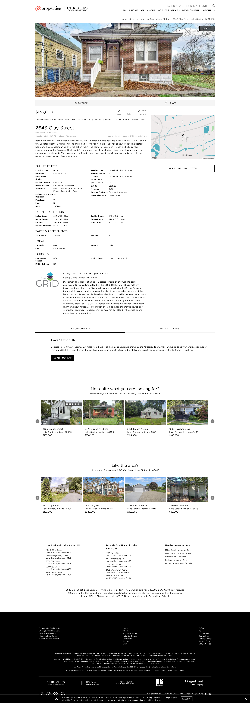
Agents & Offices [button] (169, 10)
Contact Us (204, 636)
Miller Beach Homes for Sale (177, 550)
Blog (125, 644)
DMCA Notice (205, 644)
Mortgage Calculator (182, 168)
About (126, 631)
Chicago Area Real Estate (50, 631)
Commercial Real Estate (49, 628)
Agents (202, 631)
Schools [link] (109, 120)
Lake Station (72, 136)
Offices (202, 628)
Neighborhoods (130, 636)
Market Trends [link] (138, 120)
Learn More (61, 358)
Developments (191, 10)
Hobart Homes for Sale (175, 557)
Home (125, 628)
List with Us (204, 633)
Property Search (130, 633)
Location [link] (98, 120)
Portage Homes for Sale (176, 560)
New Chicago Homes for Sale (178, 553)
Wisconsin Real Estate (49, 639)
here (160, 700)
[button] (183, 137)
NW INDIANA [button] (173, 6)
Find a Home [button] (130, 10)
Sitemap (199, 693)
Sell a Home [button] (147, 10)
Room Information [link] (60, 120)
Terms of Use (204, 641)
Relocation (128, 639)
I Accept (186, 699)
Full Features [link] (43, 120)
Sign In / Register (198, 6)
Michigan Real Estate (48, 636)
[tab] (80, 329)
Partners (126, 641)
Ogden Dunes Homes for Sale (178, 563)
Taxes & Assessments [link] (81, 120)
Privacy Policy (205, 639)
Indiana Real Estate (47, 633)
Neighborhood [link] (122, 120)
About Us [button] (209, 10)
